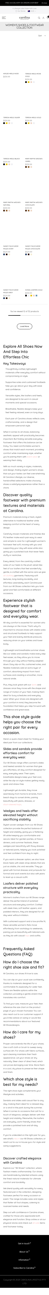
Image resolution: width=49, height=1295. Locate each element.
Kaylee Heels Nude (11, 74)
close (45, 3)
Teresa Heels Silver (11, 117)
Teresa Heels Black (11, 159)
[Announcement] (21, 3)
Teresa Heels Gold (33, 117)
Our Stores (21, 11)
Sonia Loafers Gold (33, 290)
